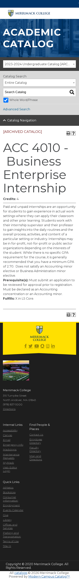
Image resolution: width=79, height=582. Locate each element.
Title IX (7, 546)
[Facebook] (25, 346)
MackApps (9, 449)
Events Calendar (13, 510)
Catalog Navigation (21, 120)
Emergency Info (13, 444)
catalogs (20, 573)
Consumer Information (10, 498)
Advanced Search (16, 109)
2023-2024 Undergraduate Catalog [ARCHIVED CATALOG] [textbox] (40, 64)
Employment (11, 505)
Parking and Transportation (12, 534)
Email (6, 440)
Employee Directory (35, 441)
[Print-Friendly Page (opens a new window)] (68, 133)
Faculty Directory (35, 449)
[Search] (72, 92)
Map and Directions (35, 457)
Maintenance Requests (11, 456)
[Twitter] (31, 346)
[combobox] (39, 64)
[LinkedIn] (53, 346)
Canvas (7, 435)
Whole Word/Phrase (23, 100)
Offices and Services (10, 526)
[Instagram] (47, 346)
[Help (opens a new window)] (73, 133)
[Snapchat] (42, 346)
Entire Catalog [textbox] (16, 83)
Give (5, 515)
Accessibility (10, 430)
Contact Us (36, 434)
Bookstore (9, 492)
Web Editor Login (10, 469)
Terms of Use (11, 541)
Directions (9, 409)
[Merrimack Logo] (29, 13)
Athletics (8, 487)
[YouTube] (36, 346)
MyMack (8, 462)
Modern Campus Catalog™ (49, 576)
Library (7, 520)
